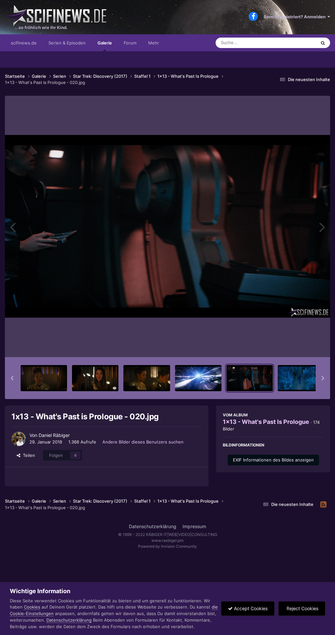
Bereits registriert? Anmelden (295, 16)
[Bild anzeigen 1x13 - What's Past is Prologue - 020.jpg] (249, 378)
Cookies (32, 607)
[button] (12, 378)
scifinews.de (24, 42)
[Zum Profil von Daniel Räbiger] (18, 439)
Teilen (27, 455)
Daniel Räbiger (54, 435)
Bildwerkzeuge (300, 345)
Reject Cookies (301, 608)
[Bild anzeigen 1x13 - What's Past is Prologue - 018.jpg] (146, 378)
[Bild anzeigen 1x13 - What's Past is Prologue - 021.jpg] (301, 378)
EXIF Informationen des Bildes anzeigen (273, 459)
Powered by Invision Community (167, 546)
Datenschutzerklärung (152, 526)
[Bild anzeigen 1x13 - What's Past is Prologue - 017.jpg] (95, 378)
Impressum (194, 526)
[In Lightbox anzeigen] (167, 226)
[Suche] (323, 43)
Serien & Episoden (67, 42)
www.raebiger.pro (167, 540)
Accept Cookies (250, 608)
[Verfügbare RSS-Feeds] (323, 504)
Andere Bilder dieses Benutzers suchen (143, 441)
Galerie (104, 42)
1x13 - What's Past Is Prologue (266, 421)
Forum (130, 42)
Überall (300, 42)
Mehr (153, 42)
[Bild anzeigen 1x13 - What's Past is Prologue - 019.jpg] (198, 378)
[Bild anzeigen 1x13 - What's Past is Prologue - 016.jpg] (44, 378)
